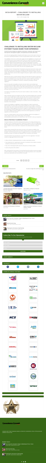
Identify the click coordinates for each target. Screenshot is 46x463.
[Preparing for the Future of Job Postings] (4, 228)
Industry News (20, 229)
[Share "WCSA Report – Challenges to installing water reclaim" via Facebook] (21, 160)
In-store (24, 17)
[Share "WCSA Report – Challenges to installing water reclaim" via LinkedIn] (26, 160)
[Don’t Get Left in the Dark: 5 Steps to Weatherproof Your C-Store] (4, 219)
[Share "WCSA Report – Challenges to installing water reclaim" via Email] (28, 160)
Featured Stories (15, 219)
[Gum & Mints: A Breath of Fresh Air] (33, 181)
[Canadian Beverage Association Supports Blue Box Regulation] (12, 181)
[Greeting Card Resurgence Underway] (12, 198)
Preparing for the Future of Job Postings (15, 228)
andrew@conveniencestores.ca (12, 117)
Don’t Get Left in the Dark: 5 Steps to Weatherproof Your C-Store (20, 218)
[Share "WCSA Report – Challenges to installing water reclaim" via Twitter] (23, 160)
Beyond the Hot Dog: (11, 223)
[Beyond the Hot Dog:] (4, 224)
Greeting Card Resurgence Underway (11, 206)
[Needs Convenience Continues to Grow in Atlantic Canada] (33, 198)
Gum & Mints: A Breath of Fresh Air (31, 188)
